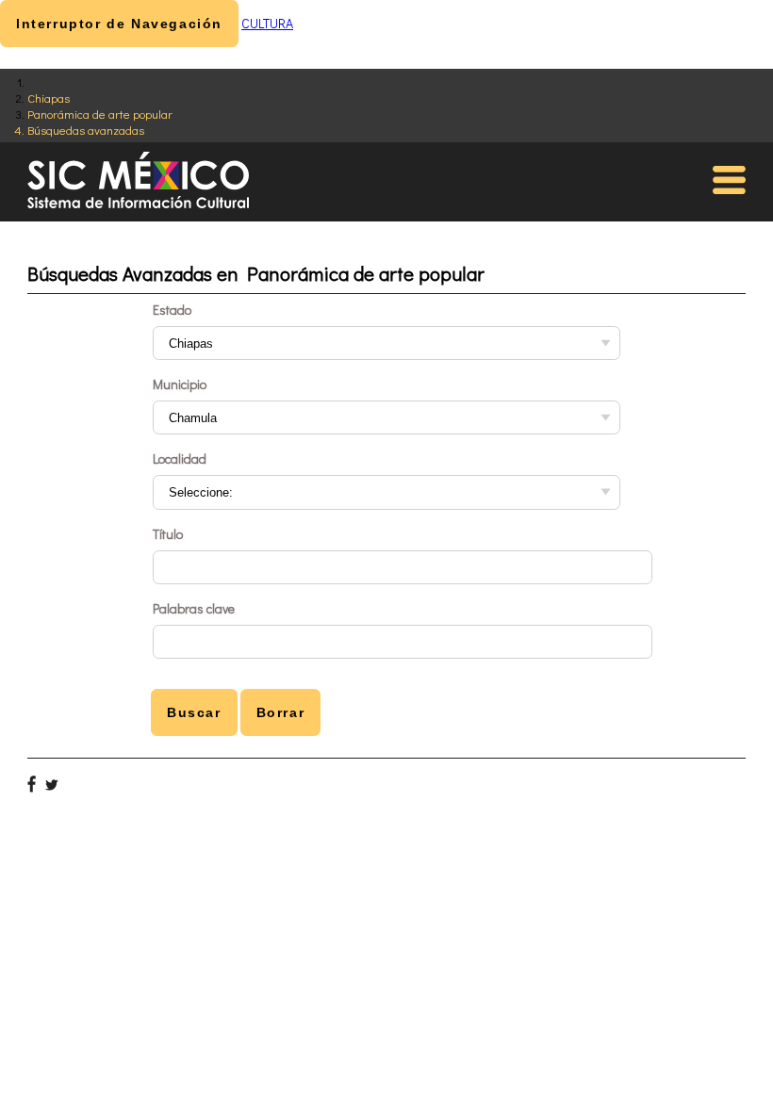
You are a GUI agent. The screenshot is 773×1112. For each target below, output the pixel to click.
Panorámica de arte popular (100, 114)
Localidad (179, 458)
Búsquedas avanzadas (85, 130)
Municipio (179, 384)
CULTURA (267, 23)
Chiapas (48, 98)
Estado (172, 310)
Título (168, 534)
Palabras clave (194, 608)
